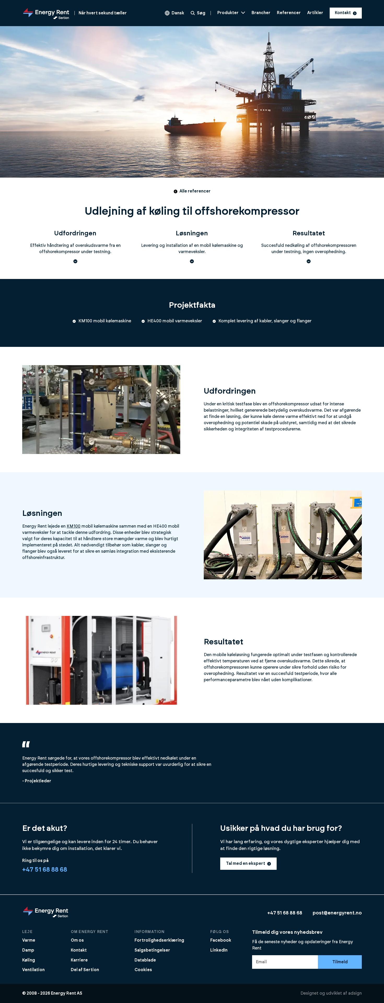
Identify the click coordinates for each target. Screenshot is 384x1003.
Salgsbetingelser (152, 950)
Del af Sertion (85, 970)
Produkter (227, 13)
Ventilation (33, 970)
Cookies (143, 970)
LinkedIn (219, 950)
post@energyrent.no (337, 913)
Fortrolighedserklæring (159, 940)
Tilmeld (340, 962)
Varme (28, 940)
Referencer (289, 13)
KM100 (73, 526)
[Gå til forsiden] (45, 917)
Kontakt (343, 13)
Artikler (315, 13)
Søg (201, 13)
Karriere (79, 960)
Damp (28, 950)
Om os (77, 940)
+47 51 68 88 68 (44, 870)
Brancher (261, 13)
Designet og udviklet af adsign (331, 993)
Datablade (145, 960)
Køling (28, 960)
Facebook (220, 940)
